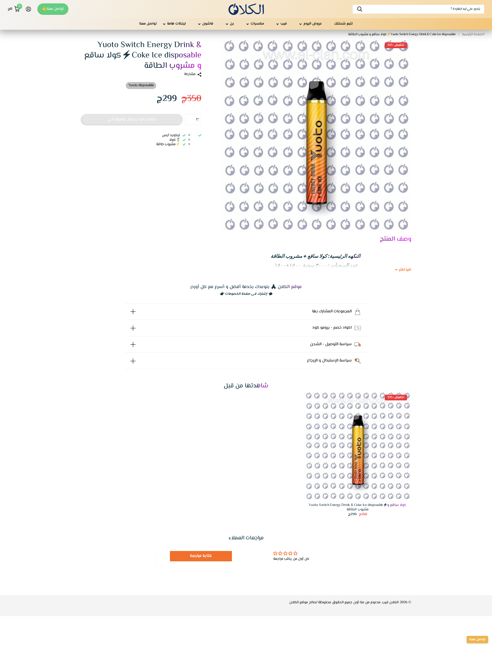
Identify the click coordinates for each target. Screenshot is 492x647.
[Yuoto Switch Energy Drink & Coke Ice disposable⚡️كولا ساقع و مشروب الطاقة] (357, 446)
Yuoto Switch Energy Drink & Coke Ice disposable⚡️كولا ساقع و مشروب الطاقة (357, 507)
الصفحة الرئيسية (473, 34)
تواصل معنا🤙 (53, 9)
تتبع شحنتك (343, 24)
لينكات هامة (176, 24)
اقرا (405, 270)
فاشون (207, 24)
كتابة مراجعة (201, 556)
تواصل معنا (148, 24)
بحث (360, 9)
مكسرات (257, 24)
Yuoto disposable (141, 85)
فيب (283, 24)
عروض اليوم (312, 24)
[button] (199, 115)
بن (232, 24)
